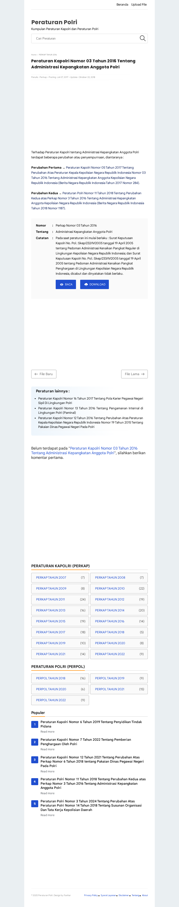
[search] (143, 38)
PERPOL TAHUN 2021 (109, 689)
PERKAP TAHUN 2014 (109, 610)
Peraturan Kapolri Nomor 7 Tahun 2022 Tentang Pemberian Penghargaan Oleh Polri (86, 741)
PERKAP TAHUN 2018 (109, 632)
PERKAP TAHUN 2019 (50, 643)
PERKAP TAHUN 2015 (50, 621)
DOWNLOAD (97, 284)
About (145, 895)
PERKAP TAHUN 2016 (109, 621)
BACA (68, 284)
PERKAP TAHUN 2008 (110, 578)
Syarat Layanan (108, 895)
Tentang (135, 895)
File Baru (46, 374)
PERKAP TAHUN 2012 (109, 599)
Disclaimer (124, 895)
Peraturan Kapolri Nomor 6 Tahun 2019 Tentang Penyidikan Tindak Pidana (91, 724)
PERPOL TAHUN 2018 (50, 678)
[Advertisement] (89, 114)
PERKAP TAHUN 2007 (51, 578)
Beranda (122, 5)
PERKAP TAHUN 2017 (50, 632)
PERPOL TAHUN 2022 (51, 700)
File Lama (132, 374)
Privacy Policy (91, 895)
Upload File (139, 5)
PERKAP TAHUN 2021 (50, 654)
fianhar (67, 895)
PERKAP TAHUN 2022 (110, 654)
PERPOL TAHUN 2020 (51, 689)
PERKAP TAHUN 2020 (110, 643)
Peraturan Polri (54, 22)
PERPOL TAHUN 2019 (109, 678)
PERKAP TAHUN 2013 (50, 610)
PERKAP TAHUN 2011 (50, 599)
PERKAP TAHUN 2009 (51, 588)
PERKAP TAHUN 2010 (110, 588)
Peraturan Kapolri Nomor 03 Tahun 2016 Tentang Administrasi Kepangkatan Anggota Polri (84, 450)
